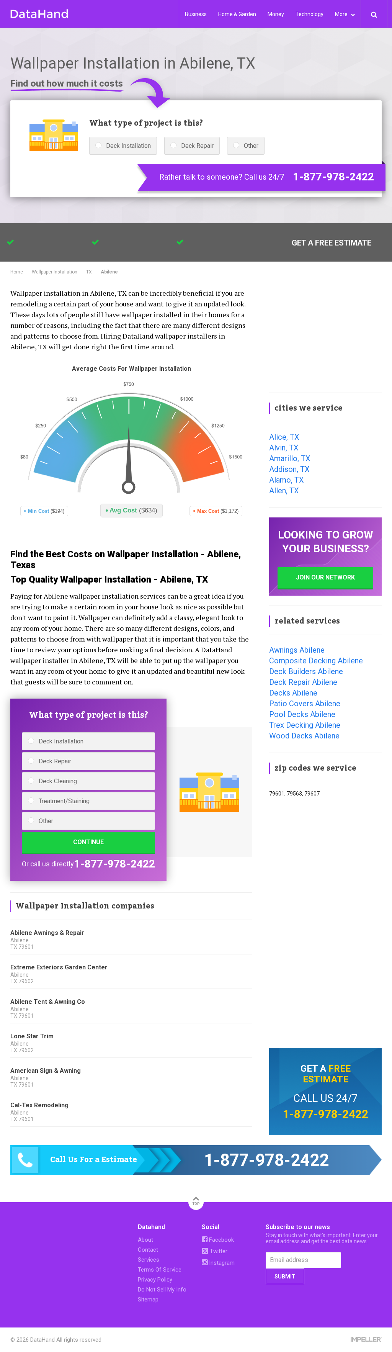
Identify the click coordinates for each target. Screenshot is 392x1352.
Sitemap (148, 1299)
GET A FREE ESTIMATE (331, 242)
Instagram (221, 1262)
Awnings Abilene (297, 650)
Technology (309, 14)
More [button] (342, 14)
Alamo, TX (286, 479)
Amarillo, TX (289, 458)
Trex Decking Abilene (304, 725)
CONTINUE (88, 842)
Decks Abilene (293, 692)
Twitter (217, 1251)
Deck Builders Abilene (306, 671)
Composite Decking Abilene (316, 660)
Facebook (220, 1239)
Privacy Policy (155, 1279)
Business (196, 14)
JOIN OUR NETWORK (325, 577)
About (145, 1239)
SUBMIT (285, 1276)
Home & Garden (237, 14)
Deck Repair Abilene (303, 682)
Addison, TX (289, 469)
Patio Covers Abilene (304, 703)
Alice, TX (284, 437)
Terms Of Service (159, 1269)
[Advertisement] (325, 335)
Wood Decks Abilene (304, 735)
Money (276, 14)
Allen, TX (284, 490)
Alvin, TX (284, 447)
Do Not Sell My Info (162, 1289)
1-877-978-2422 (333, 177)
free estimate (327, 1074)
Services (148, 1259)
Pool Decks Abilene (302, 714)
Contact (148, 1249)
